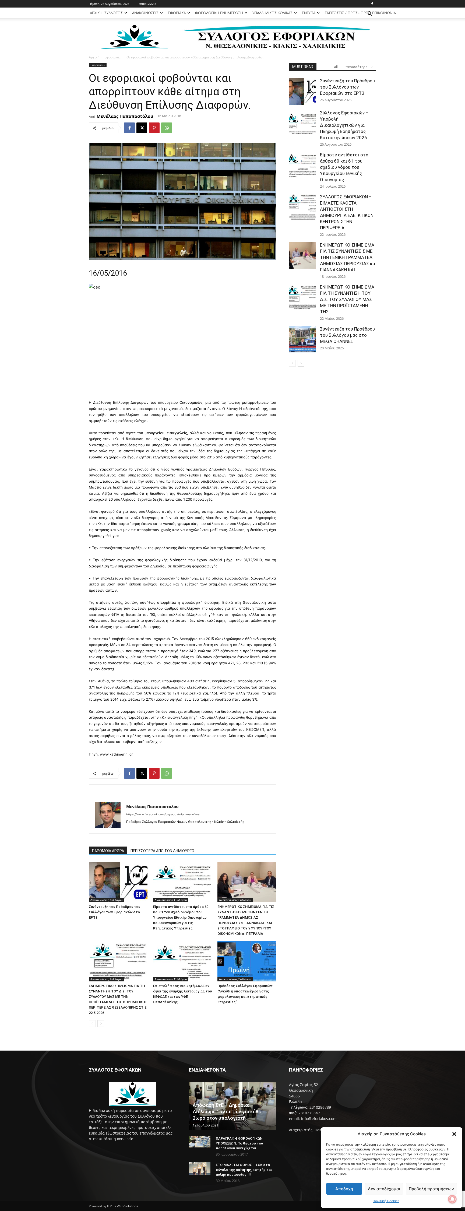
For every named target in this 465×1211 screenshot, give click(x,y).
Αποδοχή (344, 1188)
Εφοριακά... (112, 57)
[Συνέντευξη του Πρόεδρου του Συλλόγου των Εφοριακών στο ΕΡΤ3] (118, 882)
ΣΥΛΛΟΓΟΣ (113, 12)
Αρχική (94, 57)
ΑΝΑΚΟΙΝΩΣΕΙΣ (145, 12)
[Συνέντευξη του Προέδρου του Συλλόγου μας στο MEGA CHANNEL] (302, 339)
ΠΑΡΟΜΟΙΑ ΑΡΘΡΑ (108, 851)
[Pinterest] (154, 127)
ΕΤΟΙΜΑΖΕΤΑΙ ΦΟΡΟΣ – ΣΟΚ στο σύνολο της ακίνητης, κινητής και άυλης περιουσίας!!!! (244, 1170)
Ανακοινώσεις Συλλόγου (106, 900)
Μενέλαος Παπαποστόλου (125, 116)
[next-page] (100, 1023)
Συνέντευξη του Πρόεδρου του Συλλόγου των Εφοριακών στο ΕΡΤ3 (114, 912)
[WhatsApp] (166, 127)
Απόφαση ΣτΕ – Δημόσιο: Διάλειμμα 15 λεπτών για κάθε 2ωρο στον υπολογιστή (227, 1111)
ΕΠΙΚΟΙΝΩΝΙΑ (384, 12)
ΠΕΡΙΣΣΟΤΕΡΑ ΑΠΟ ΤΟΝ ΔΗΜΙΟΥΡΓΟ (162, 851)
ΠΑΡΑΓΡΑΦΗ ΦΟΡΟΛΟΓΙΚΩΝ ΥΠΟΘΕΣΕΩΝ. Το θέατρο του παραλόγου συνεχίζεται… (239, 1143)
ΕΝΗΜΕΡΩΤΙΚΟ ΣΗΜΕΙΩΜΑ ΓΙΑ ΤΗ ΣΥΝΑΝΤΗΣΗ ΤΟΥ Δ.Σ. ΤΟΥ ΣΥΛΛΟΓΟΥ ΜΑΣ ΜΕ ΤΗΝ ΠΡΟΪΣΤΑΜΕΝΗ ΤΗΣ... (347, 299)
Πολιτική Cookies (386, 1201)
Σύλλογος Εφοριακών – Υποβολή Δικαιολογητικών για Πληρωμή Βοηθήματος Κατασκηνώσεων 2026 (344, 125)
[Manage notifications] (452, 1199)
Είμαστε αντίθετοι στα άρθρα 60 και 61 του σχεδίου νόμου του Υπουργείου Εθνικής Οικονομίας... (344, 167)
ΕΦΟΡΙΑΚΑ (177, 12)
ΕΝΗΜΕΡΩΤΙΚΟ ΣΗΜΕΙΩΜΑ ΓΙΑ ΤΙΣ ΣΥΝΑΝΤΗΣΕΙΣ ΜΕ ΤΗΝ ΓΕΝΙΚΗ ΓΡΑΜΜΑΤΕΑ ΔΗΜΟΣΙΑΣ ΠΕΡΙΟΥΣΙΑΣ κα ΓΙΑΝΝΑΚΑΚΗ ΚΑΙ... (347, 257)
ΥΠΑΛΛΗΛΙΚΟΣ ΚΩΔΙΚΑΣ (272, 12)
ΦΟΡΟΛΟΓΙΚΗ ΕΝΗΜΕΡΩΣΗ (219, 12)
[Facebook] (372, 4)
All (336, 67)
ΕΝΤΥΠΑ (308, 12)
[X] (141, 127)
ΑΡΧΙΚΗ (96, 12)
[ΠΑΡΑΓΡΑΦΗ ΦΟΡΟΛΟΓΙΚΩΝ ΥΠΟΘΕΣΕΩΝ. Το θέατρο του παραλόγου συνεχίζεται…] (199, 1142)
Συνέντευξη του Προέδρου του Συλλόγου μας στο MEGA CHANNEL (347, 335)
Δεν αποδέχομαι (384, 1188)
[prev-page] (92, 1023)
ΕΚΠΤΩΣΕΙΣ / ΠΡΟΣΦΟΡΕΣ (347, 12)
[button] (454, 1134)
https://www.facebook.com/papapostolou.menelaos (163, 814)
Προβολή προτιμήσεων (431, 1188)
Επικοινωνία (147, 4)
